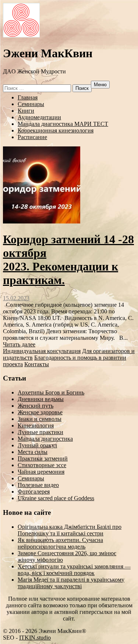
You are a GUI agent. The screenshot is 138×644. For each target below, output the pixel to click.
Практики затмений (43, 458)
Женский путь (35, 406)
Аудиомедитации (39, 117)
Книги (26, 111)
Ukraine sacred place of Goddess (56, 498)
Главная (28, 97)
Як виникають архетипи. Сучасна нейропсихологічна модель (60, 543)
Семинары (31, 104)
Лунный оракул (37, 445)
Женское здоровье (40, 412)
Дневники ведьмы (41, 399)
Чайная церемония (41, 472)
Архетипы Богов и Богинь (51, 392)
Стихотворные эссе (42, 465)
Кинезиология (36, 425)
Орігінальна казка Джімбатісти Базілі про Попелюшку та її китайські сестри (69, 530)
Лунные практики (40, 432)
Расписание (32, 137)
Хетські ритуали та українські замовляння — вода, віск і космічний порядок (74, 569)
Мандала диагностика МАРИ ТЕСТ (63, 124)
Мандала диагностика (45, 439)
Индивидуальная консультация (42, 351)
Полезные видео (38, 485)
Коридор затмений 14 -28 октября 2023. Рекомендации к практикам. (68, 260)
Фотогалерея (34, 491)
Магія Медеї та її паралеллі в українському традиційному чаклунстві (71, 582)
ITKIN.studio (35, 637)
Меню (100, 84)
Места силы (32, 452)
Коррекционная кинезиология (55, 130)
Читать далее (19, 344)
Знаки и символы (39, 419)
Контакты (36, 364)
